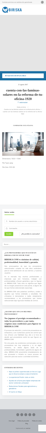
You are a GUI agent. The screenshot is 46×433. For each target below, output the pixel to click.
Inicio (24, 107)
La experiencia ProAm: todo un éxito (21, 377)
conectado (25, 188)
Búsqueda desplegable (15, 76)
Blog (26, 423)
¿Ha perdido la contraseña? (30, 234)
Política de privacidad (23, 421)
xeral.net (28, 428)
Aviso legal (12, 421)
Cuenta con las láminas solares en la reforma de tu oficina (22, 109)
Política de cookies (37, 421)
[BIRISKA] (12, 10)
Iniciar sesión (9, 212)
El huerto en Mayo (15, 392)
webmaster (23, 102)
